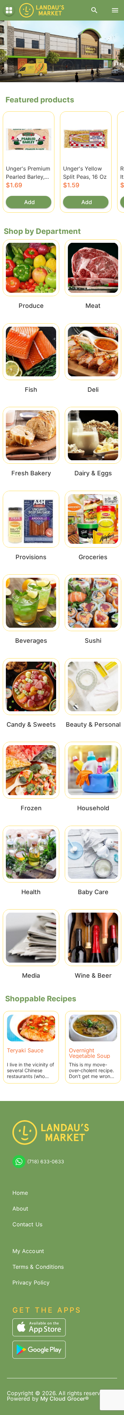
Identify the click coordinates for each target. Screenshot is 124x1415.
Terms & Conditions (38, 1266)
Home (20, 1192)
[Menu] (115, 10)
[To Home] (41, 10)
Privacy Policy (31, 1282)
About (20, 1208)
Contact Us (27, 1224)
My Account (28, 1251)
